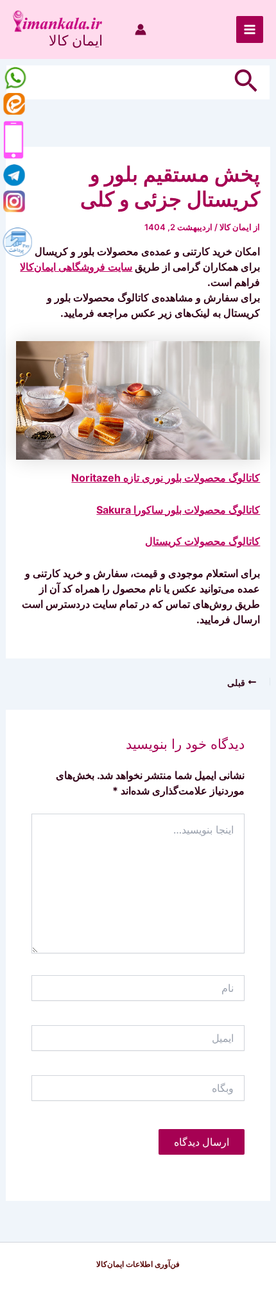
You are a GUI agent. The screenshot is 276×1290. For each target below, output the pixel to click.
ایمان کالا (76, 40)
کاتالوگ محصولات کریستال (202, 541)
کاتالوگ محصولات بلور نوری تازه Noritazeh (165, 477)
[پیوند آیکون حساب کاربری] (140, 29)
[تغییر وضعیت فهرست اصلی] (249, 29)
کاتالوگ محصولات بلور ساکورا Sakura (178, 509)
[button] (244, 82)
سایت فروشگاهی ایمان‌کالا (76, 266)
